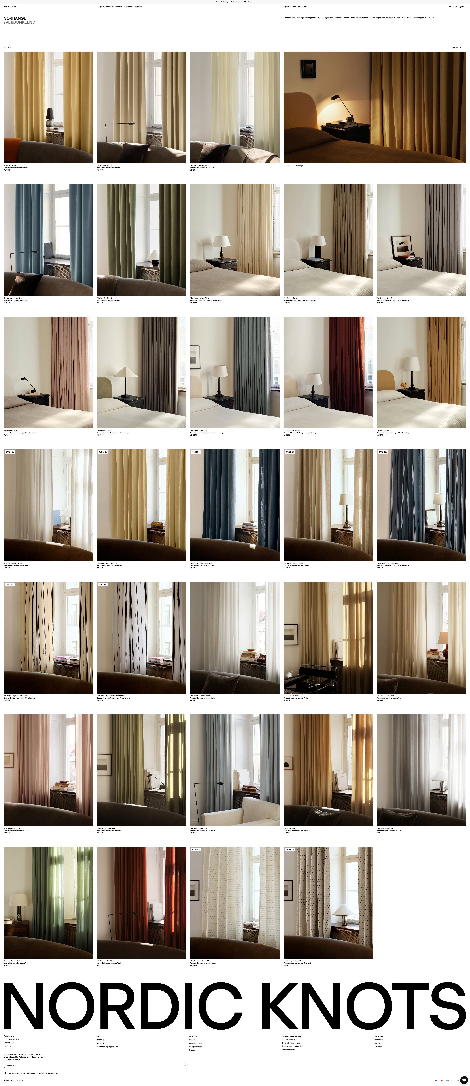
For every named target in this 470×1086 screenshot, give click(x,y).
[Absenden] (185, 1065)
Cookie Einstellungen (291, 1043)
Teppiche (101, 7)
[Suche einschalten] (450, 7)
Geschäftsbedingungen (292, 1046)
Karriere (7, 1046)
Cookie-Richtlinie (289, 1040)
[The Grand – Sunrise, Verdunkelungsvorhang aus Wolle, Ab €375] (328, 638)
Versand (100, 1043)
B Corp (192, 1040)
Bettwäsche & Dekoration (133, 7)
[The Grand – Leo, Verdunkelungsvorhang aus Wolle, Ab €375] (328, 770)
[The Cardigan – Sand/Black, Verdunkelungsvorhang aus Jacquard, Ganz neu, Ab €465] (328, 903)
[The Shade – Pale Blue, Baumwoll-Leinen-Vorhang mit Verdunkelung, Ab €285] (235, 372)
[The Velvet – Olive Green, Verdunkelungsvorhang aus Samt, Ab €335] (142, 240)
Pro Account (302, 7)
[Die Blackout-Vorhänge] (375, 107)
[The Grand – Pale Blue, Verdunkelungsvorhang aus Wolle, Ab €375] (235, 770)
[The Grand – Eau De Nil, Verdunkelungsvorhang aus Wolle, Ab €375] (48, 903)
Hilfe (294, 7)
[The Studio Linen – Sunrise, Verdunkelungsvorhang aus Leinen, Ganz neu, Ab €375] (142, 505)
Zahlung (100, 1040)
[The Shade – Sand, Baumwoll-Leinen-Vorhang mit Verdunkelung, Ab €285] (328, 240)
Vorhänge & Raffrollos (114, 7)
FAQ (98, 1036)
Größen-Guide (195, 1043)
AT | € (455, 7)
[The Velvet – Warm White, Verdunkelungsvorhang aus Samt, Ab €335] (235, 107)
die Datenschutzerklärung (27, 1073)
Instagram (379, 1040)
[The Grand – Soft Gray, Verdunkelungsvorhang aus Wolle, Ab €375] (421, 770)
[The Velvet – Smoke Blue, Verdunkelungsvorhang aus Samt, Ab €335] (48, 240)
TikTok (377, 1043)
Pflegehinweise (195, 1046)
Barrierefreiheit (288, 1049)
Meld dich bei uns (11, 1039)
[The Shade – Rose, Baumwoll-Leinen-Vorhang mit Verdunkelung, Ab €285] (48, 372)
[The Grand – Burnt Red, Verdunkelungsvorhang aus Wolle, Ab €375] (142, 903)
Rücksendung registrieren (107, 1046)
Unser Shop (9, 1043)
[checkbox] (6, 1073)
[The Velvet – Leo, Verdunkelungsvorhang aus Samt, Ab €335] (48, 107)
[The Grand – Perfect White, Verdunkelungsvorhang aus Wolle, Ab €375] (235, 638)
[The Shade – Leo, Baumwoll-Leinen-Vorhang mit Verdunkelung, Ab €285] (421, 372)
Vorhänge (15, 18)
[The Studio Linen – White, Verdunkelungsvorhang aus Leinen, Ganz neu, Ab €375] (48, 505)
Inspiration (287, 7)
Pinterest (378, 1046)
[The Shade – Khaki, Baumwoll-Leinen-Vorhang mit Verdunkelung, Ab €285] (142, 372)
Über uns (193, 1036)
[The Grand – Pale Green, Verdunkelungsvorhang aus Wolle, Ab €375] (142, 770)
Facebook (379, 1036)
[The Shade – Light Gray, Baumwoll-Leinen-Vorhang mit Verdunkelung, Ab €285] (421, 240)
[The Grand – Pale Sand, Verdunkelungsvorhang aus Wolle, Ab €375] (421, 638)
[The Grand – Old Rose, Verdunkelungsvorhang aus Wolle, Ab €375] (48, 770)
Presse (192, 1050)
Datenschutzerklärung (291, 1036)
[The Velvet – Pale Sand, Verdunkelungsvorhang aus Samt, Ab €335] (142, 107)
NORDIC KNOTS (10, 7)
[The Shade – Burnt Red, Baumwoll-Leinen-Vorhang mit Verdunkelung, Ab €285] (328, 372)
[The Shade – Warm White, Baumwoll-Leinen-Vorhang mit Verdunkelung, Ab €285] (235, 240)
